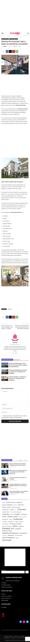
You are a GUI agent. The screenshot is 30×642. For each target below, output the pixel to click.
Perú (12, 528)
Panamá (6, 528)
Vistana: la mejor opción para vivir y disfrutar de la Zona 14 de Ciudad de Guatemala (22, 327)
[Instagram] (16, 353)
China (15, 509)
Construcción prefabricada (15, 512)
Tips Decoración (18, 535)
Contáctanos (13, 637)
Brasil (9, 507)
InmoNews (3, 582)
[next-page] (4, 384)
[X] (10, 51)
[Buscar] (27, 572)
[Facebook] (7, 51)
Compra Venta (5, 512)
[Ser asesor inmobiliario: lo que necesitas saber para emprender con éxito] (4, 493)
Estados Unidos (12, 516)
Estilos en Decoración (23, 516)
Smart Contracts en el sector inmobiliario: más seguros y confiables (6, 327)
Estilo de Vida (16, 636)
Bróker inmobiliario (16, 507)
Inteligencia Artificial (18, 521)
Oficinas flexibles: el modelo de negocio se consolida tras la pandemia (17, 378)
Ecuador (17, 514)
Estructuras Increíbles (6, 596)
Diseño (12, 514)
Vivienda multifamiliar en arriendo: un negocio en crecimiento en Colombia (18, 371)
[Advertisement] (15, 16)
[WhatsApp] (16, 51)
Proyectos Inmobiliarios (18, 36)
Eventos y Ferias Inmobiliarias (13, 580)
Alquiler (3, 502)
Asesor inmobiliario (7, 505)
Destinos (21, 460)
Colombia (22, 509)
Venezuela (6, 540)
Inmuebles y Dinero (6, 585)
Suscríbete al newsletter (21, 637)
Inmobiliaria (4, 521)
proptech (18, 528)
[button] (2, 33)
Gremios (10, 519)
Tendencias (10, 535)
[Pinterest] (13, 51)
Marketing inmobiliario (16, 524)
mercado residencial (7, 526)
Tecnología (4, 535)
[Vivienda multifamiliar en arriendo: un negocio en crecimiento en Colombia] (4, 371)
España (4, 516)
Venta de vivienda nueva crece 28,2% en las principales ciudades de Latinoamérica (18, 365)
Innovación (10, 521)
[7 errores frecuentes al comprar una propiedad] (4, 479)
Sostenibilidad (4, 600)
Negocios (21, 526)
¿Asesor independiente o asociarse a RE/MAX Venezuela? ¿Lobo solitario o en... (18, 486)
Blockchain (21, 505)
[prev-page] (2, 384)
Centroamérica (5, 509)
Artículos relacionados (7, 359)
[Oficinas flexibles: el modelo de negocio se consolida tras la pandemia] (4, 378)
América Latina (10, 502)
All (16, 460)
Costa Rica (6, 514)
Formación (5, 519)
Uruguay (17, 537)
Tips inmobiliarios (8, 537)
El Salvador (24, 514)
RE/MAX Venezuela (7, 531)
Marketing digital (5, 523)
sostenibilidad (23, 533)
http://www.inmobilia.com (15, 344)
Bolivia (4, 507)
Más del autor (17, 359)
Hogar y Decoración (5, 598)
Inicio (2, 36)
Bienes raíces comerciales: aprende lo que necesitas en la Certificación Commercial (18, 472)
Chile (11, 509)
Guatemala (10, 309)
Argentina (19, 502)
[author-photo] (15, 340)
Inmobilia (5, 46)
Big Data (15, 504)
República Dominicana (10, 533)
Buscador (3, 570)
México (15, 526)
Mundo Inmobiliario (8, 36)
